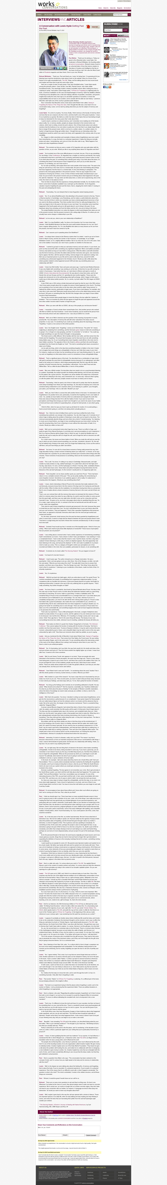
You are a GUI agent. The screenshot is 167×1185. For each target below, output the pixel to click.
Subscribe (113, 8)
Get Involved (78, 1175)
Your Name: (42, 1135)
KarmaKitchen (121, 1172)
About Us (105, 8)
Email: (65, 1135)
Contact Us (77, 1173)
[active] (110, 35)
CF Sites (120, 1178)
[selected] (123, 35)
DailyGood (55, 1115)
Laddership (106, 1175)
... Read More (115, 50)
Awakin (105, 1172)
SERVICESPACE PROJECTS (96, 1167)
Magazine (119, 8)
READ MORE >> (123, 79)
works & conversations (88, 1183)
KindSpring (90, 1175)
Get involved (127, 8)
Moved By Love (122, 1175)
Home (100, 8)
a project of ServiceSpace (124, 1)
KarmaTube (90, 1178)
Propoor (105, 1178)
